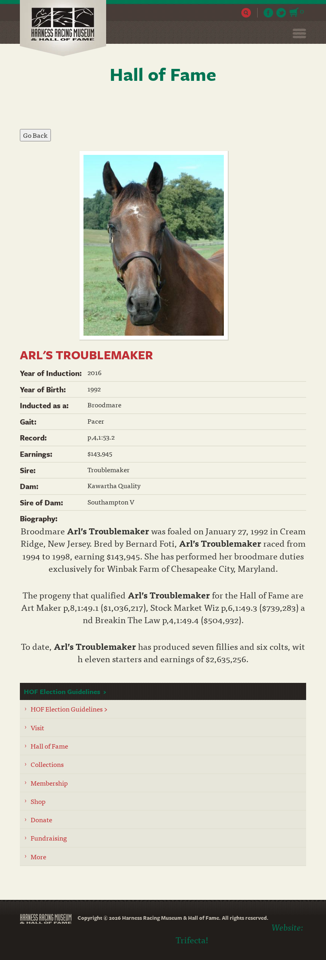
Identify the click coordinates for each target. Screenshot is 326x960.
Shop (38, 801)
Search (246, 13)
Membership (49, 782)
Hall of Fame (49, 745)
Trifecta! (192, 939)
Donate (41, 819)
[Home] (66, 28)
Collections (47, 764)
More (38, 856)
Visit (37, 727)
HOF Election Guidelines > (69, 708)
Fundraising (49, 837)
